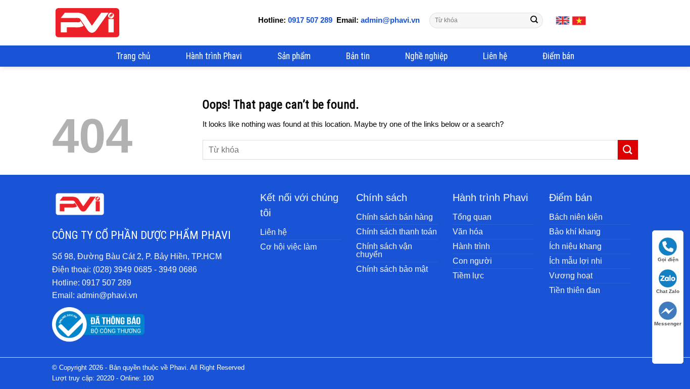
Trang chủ (133, 56)
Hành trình (471, 246)
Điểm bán (558, 56)
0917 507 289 (310, 20)
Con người (472, 261)
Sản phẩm (294, 56)
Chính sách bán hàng (394, 217)
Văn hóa (468, 231)
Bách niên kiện (576, 217)
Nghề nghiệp (426, 56)
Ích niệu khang (575, 246)
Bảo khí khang (575, 231)
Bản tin (358, 56)
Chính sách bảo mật (392, 269)
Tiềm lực (468, 275)
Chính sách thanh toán (396, 231)
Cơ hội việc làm (288, 246)
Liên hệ (495, 56)
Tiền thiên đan (574, 290)
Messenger (667, 323)
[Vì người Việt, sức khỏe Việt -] (87, 23)
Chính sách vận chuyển (384, 250)
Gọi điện (668, 259)
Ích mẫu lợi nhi (575, 261)
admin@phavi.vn (389, 20)
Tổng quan (472, 217)
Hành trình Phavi (214, 56)
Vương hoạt (571, 275)
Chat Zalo (667, 291)
